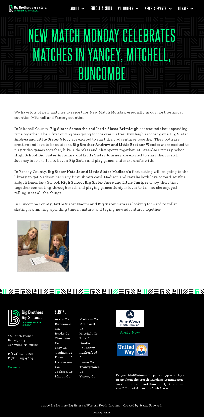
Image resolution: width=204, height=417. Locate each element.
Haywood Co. (65, 357)
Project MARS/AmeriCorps (136, 375)
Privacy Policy (102, 412)
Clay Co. (61, 348)
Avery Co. (62, 319)
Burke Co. (62, 333)
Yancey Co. (87, 376)
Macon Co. (63, 376)
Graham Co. (64, 352)
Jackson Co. (64, 371)
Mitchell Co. (89, 333)
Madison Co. (89, 319)
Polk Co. (85, 338)
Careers (14, 367)
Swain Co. (87, 362)
